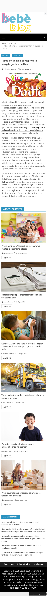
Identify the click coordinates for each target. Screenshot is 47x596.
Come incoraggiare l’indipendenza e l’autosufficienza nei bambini (17, 445)
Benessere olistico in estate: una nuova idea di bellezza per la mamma (20, 523)
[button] (45, 37)
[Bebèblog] (16, 22)
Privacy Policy (23, 564)
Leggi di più (7, 257)
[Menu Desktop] (3, 37)
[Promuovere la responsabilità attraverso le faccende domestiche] (23, 475)
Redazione (8, 564)
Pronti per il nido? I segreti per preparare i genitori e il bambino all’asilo (20, 247)
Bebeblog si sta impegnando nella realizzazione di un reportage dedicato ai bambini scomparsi (23, 130)
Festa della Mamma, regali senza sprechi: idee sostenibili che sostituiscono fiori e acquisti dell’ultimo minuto (23, 538)
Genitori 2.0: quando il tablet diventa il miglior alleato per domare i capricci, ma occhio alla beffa (22, 346)
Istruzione (5, 55)
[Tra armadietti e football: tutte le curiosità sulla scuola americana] (23, 377)
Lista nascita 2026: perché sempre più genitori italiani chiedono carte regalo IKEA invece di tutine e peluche (23, 530)
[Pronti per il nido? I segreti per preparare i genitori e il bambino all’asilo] (23, 228)
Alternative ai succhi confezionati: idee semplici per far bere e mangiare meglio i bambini (22, 553)
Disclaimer (38, 564)
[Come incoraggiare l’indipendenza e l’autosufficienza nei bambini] (23, 426)
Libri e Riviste (17, 55)
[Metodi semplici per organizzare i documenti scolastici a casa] (23, 277)
